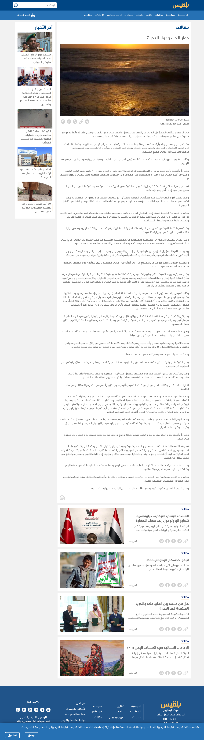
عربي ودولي (114, 15)
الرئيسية (183, 15)
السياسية (135, 711)
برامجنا (140, 15)
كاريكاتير (100, 15)
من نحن (81, 703)
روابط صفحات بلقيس (73, 720)
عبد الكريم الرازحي (170, 123)
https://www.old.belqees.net (33, 721)
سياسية (170, 15)
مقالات (88, 15)
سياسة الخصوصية (75, 714)
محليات (159, 15)
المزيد (134, 541)
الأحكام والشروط (76, 709)
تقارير (149, 15)
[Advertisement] (27, 243)
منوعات (128, 15)
